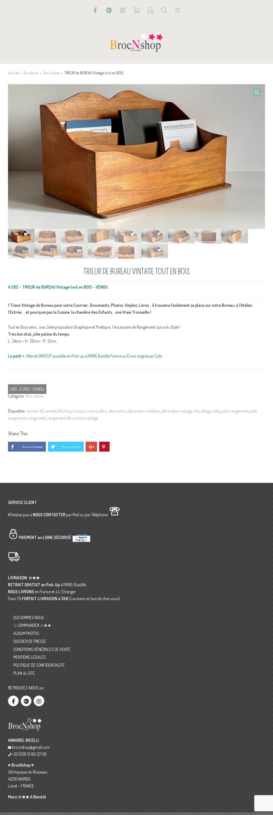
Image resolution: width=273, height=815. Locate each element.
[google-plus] (26, 701)
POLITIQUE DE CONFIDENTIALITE (39, 665)
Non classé (51, 72)
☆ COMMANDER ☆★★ (32, 625)
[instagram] (39, 701)
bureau (79, 411)
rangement (37, 418)
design (206, 411)
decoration (117, 411)
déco (103, 411)
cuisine (91, 411)
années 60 (54, 411)
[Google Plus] (109, 10)
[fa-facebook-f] (13, 701)
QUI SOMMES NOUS (28, 617)
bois (68, 411)
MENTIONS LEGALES (29, 657)
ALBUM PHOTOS (26, 633)
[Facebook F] (95, 10)
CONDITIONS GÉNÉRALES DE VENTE (42, 649)
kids (216, 411)
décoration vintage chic (181, 411)
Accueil (13, 72)
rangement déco (60, 418)
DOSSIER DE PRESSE (29, 641)
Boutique (31, 72)
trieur (80, 418)
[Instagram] (122, 10)
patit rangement (234, 411)
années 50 (35, 411)
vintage (92, 418)
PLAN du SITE (24, 673)
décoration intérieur (144, 411)
